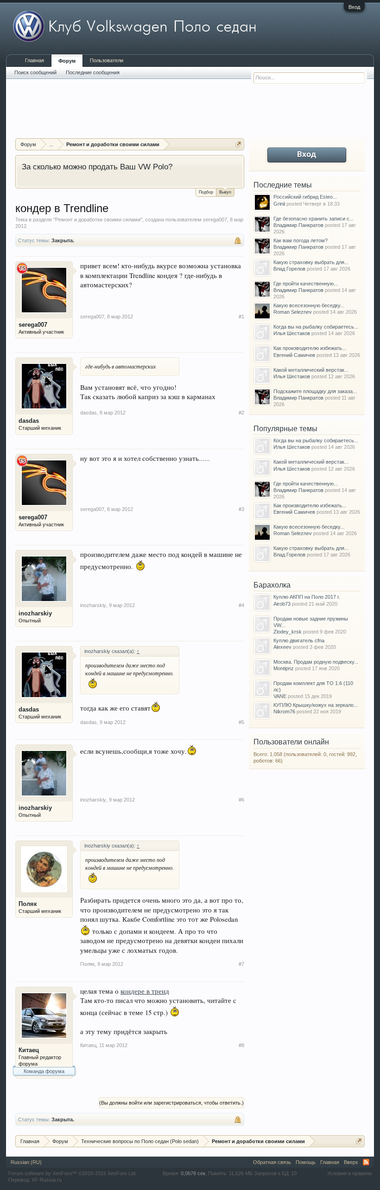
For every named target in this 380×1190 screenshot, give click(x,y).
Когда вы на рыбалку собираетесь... (315, 327)
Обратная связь (272, 1162)
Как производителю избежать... (309, 348)
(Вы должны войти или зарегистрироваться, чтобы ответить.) (171, 1103)
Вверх (351, 1162)
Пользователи (106, 60)
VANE (279, 696)
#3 (241, 509)
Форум (67, 61)
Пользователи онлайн (291, 742)
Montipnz (283, 668)
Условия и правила (349, 1173)
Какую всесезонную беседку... (308, 305)
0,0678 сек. (194, 1173)
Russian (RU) (26, 1162)
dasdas (29, 420)
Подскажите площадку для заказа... (315, 391)
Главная (34, 60)
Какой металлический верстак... (310, 370)
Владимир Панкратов (298, 225)
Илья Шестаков (291, 333)
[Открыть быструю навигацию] (238, 144)
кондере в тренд (144, 991)
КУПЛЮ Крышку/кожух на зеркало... (315, 705)
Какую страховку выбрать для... (310, 262)
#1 (241, 316)
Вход (354, 7)
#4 (241, 605)
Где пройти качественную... (305, 283)
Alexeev (282, 647)
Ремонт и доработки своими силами (97, 219)
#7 (241, 964)
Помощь (306, 1162)
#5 (241, 722)
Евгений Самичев (294, 355)
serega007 (215, 219)
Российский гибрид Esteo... (305, 197)
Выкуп (225, 192)
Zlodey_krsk (287, 631)
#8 (241, 1045)
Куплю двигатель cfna (298, 640)
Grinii (279, 204)
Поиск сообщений (35, 72)
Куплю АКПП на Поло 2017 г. (306, 597)
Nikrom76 (284, 711)
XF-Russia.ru (47, 1180)
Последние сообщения (93, 72)
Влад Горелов (289, 269)
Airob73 (282, 604)
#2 (241, 412)
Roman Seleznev (292, 312)
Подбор (206, 192)
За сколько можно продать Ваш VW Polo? (97, 166)
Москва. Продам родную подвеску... (315, 662)
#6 (241, 799)
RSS (366, 1162)
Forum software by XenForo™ (72, 1173)
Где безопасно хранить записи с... (313, 218)
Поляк (28, 903)
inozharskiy (35, 613)
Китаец (29, 1050)
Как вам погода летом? (300, 240)
